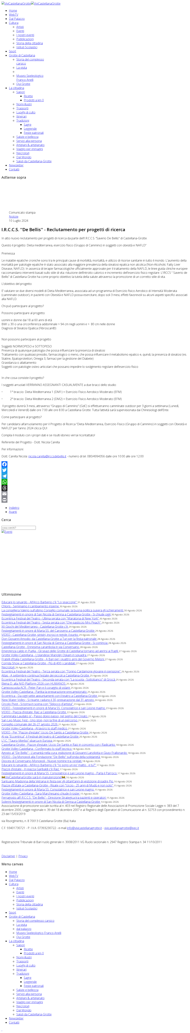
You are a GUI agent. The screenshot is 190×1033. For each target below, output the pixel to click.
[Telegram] (95, 476)
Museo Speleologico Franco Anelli (29, 78)
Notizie (13, 217)
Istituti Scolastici (26, 47)
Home (13, 11)
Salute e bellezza (27, 137)
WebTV (13, 15)
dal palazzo (23, 929)
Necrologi (22, 153)
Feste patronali (34, 133)
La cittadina (16, 88)
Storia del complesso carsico (35, 921)
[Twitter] (95, 470)
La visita (21, 68)
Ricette (28, 96)
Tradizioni (22, 120)
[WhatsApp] (95, 482)
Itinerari (21, 116)
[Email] (95, 494)
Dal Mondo (23, 157)
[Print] (95, 500)
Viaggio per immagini (29, 149)
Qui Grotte (23, 84)
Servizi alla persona (29, 141)
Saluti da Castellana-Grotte (34, 161)
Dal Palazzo (17, 19)
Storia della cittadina (29, 43)
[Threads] (95, 488)
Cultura (13, 23)
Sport (12, 51)
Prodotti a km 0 (34, 100)
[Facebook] (95, 464)
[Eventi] (6, 532)
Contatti (14, 169)
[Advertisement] (69, 191)
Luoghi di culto (25, 112)
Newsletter (16, 165)
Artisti (20, 27)
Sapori (20, 92)
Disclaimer (8, 856)
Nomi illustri (24, 104)
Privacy (23, 856)
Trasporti (22, 108)
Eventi (20, 31)
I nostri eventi (25, 35)
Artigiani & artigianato (30, 145)
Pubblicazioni (25, 39)
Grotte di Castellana (22, 55)
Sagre (27, 125)
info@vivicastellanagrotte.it (84, 828)
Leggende (30, 129)
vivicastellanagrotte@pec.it (121, 828)
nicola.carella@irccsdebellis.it (47, 456)
